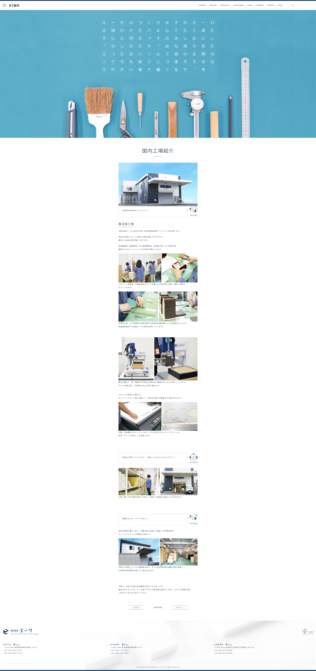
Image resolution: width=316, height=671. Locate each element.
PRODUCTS (225, 5)
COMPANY (260, 5)
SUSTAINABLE (238, 5)
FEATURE (213, 5)
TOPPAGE (202, 5)
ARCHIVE (158, 607)
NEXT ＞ (180, 607)
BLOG (280, 5)
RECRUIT (271, 5)
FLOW (249, 5)
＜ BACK (135, 607)
